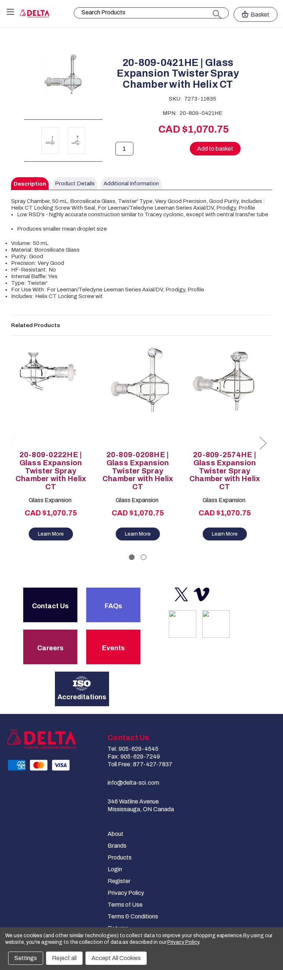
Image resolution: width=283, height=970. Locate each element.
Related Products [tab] (35, 325)
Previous (13, 443)
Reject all (64, 958)
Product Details (75, 183)
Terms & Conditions (133, 916)
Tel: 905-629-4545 (133, 749)
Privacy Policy (126, 893)
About (115, 834)
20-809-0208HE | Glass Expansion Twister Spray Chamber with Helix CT (137, 471)
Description (30, 184)
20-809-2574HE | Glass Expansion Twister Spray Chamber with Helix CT (224, 471)
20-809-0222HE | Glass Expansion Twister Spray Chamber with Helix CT (50, 471)
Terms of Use (125, 904)
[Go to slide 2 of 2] (143, 557)
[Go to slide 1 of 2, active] (131, 557)
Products (120, 857)
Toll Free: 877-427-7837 (140, 764)
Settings (25, 958)
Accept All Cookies (116, 958)
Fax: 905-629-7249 (134, 756)
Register (119, 881)
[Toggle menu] (10, 11)
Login (115, 869)
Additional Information (131, 183)
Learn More (51, 534)
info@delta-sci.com (133, 783)
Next (262, 443)
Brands (117, 846)
